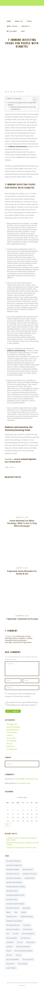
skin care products (28, 959)
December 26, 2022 (22, 616)
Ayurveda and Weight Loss (14, 865)
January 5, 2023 (22, 568)
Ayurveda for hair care (13, 874)
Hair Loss (19, 942)
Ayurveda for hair (28, 869)
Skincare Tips (10, 964)
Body (16, 912)
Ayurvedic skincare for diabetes (15, 904)
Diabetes (9, 735)
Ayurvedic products (12, 891)
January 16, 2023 (22, 517)
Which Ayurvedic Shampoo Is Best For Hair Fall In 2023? (22, 844)
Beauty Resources (12, 730)
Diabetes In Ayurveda (27, 916)
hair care (15, 934)
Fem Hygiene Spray (23, 783)
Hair (8, 934)
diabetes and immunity (16, 351)
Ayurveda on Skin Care (29, 874)
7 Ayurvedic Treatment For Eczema (22, 619)
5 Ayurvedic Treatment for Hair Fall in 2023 (21, 848)
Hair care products (12, 938)
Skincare (9, 744)
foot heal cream (27, 929)
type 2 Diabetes (11, 968)
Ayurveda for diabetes (13, 869)
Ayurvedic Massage (13, 727)
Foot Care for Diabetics (13, 929)
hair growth (10, 942)
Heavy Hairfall (30, 942)
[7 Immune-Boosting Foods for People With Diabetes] (22, 71)
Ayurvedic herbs (29, 878)
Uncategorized (11, 749)
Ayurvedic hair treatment (14, 878)
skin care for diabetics (13, 959)
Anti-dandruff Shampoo (13, 861)
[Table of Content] (35, 99)
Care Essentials (11, 732)
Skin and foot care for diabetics (23, 951)
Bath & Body (26, 908)
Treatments (19, 92)
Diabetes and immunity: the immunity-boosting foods (23, 108)
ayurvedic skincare (12, 899)
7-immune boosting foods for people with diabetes (22, 104)
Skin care (9, 955)
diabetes (12, 467)
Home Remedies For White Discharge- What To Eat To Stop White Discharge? (22, 523)
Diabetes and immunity (17, 146)
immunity (9, 946)
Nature (9, 951)
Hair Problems (11, 741)
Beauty (9, 912)
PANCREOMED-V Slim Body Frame (26, 779)
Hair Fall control (25, 938)
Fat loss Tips (26, 925)
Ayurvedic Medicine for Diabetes (16, 886)
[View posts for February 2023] (7, 797)
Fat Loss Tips (10, 738)
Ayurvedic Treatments (13, 908)
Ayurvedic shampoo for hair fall (15, 895)
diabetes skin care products (14, 921)
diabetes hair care (11, 916)
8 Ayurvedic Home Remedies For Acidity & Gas (22, 572)
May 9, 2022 (8, 92)
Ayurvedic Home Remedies (14, 882)
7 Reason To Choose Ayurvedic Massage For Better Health (21, 839)
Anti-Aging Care (11, 724)
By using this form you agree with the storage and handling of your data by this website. (22, 703)
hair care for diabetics (28, 934)
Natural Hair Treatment (23, 946)
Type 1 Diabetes (22, 964)
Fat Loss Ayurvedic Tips (13, 925)
